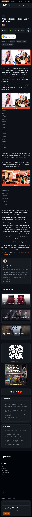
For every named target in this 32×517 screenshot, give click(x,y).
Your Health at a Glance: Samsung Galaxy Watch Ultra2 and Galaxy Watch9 (16, 407)
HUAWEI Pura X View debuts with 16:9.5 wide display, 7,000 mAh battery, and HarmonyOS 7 (15, 403)
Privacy (3, 492)
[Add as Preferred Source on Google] (8, 36)
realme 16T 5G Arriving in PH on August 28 (16, 430)
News (6, 11)
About (2, 488)
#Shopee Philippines (21, 41)
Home (2, 11)
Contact (3, 490)
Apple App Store (25, 252)
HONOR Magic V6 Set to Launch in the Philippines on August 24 (16, 414)
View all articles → (7, 281)
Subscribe (6, 513)
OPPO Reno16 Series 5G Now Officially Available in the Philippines (16, 411)
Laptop (3, 481)
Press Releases (5, 472)
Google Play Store (8, 254)
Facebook (4, 30)
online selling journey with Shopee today (13, 250)
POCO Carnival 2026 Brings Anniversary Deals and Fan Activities (16, 441)
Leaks (2, 476)
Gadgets (3, 468)
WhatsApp (13, 30)
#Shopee (12, 41)
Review (3, 474)
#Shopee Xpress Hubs (7, 44)
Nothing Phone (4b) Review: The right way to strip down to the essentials (17, 437)
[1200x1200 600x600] (16, 386)
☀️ (23, 5)
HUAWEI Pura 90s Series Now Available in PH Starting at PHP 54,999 (15, 418)
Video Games (4, 479)
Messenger (21, 30)
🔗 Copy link (28, 30)
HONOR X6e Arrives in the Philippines (15, 444)
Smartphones (4, 470)
